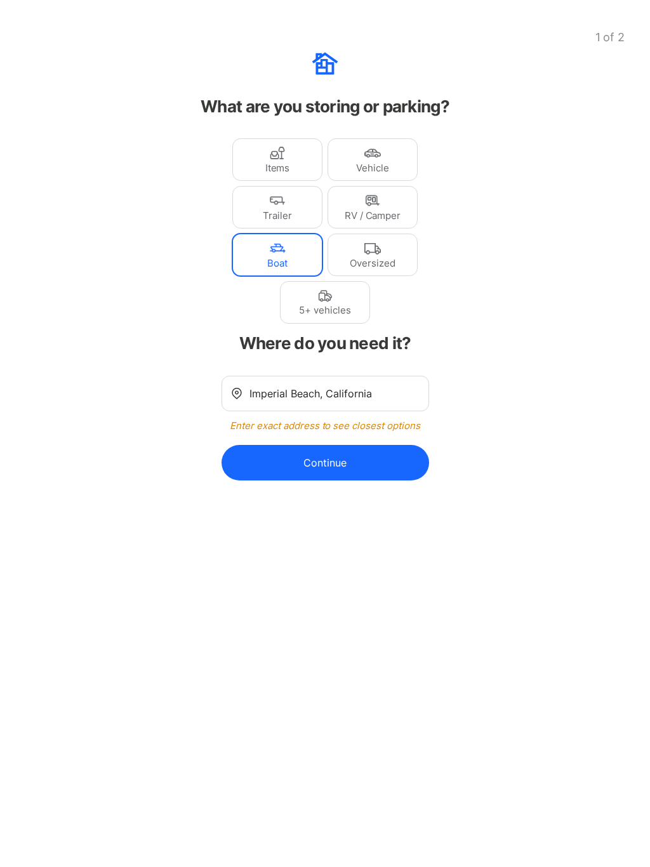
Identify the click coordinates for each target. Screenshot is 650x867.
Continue (325, 462)
